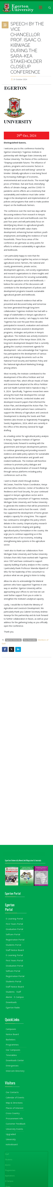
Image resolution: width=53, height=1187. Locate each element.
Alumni (9, 997)
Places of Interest (14, 1108)
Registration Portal (15, 939)
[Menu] (40, 7)
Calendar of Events (15, 1097)
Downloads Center (15, 1060)
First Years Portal (14, 923)
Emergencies (12, 1065)
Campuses (11, 1029)
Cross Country (13, 1113)
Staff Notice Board (15, 950)
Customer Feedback (15, 1123)
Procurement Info (14, 1118)
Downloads (11, 1002)
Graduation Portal (14, 929)
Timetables (11, 1055)
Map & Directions (14, 1102)
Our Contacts (12, 1092)
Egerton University (13, 640)
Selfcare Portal (13, 934)
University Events (14, 1128)
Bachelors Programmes (12, 1042)
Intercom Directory (15, 1070)
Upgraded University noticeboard (12, 1139)
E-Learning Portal (14, 918)
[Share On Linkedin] (18, 649)
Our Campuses (13, 1049)
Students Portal (13, 944)
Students (10, 991)
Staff (18, 991)
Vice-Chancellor (30, 640)
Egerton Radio (13, 1007)
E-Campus (19, 997)
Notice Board (12, 1034)
